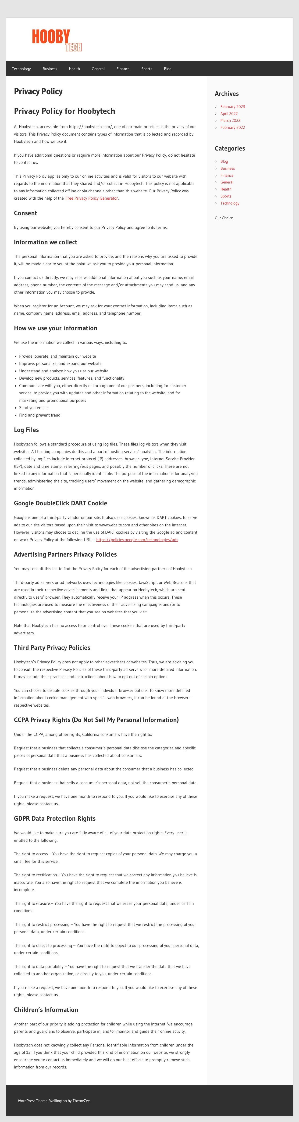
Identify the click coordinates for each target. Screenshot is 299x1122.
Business (50, 68)
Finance (123, 68)
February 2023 (233, 106)
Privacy (81, 198)
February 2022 (233, 127)
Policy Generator (103, 198)
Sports (146, 68)
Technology (21, 68)
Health (74, 68)
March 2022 (230, 120)
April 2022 (229, 113)
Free (70, 198)
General (98, 68)
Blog (167, 68)
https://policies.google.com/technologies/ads (137, 539)
